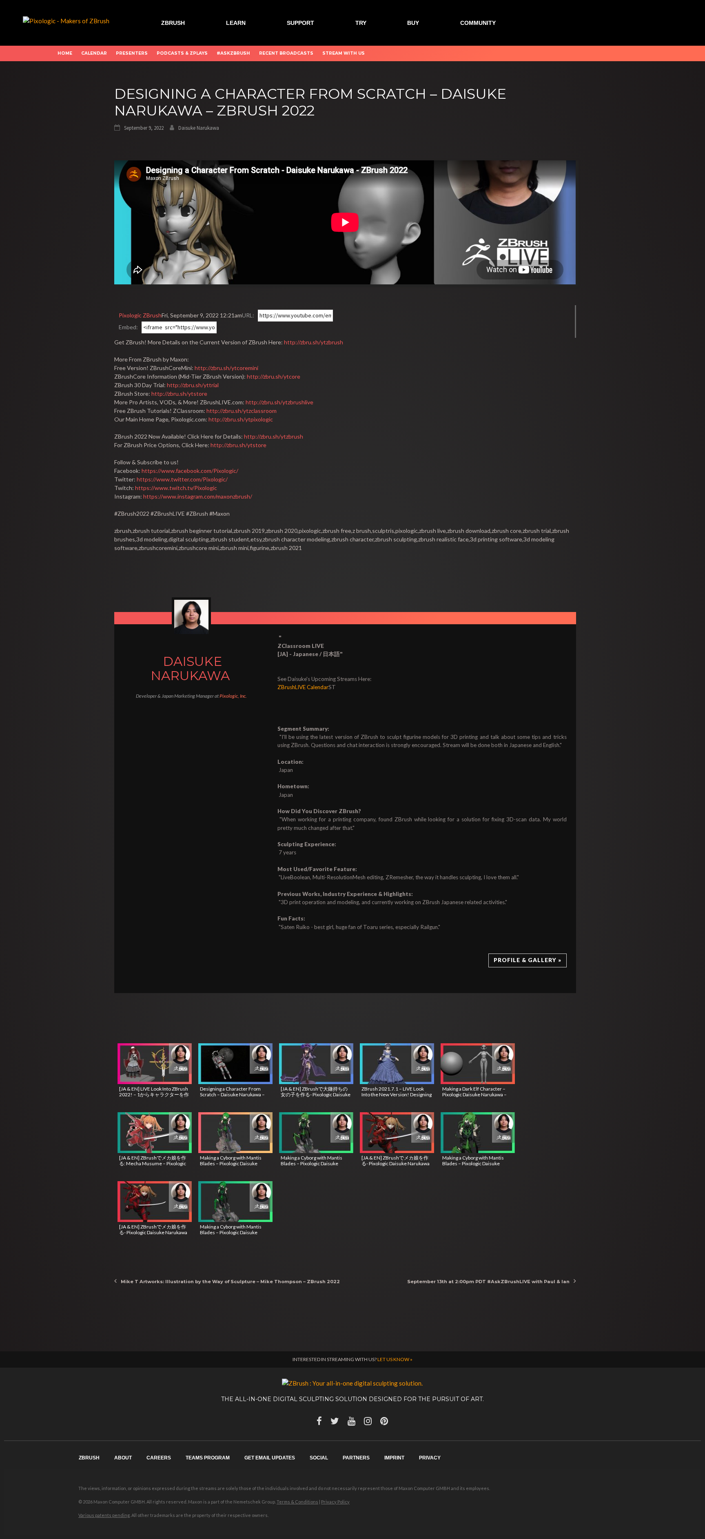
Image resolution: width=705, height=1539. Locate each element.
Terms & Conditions (297, 1501)
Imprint (394, 1458)
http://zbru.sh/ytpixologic (240, 419)
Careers (158, 1458)
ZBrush (173, 23)
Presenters (132, 53)
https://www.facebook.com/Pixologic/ (190, 470)
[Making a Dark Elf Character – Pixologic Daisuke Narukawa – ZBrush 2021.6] (477, 1063)
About (123, 1458)
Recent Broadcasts (286, 53)
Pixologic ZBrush (140, 315)
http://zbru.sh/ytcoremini (226, 367)
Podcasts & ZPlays (182, 53)
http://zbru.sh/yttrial (193, 384)
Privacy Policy (335, 1501)
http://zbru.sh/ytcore (273, 376)
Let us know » (394, 1359)
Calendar (94, 53)
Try (360, 23)
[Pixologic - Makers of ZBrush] (66, 20)
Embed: (128, 327)
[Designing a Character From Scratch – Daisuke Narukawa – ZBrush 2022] (235, 1063)
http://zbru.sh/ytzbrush (313, 342)
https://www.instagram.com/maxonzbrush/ (197, 496)
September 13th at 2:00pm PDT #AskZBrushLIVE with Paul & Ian (488, 1281)
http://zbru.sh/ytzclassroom (241, 410)
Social (319, 1458)
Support (300, 23)
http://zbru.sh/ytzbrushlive (279, 402)
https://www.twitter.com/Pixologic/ (182, 479)
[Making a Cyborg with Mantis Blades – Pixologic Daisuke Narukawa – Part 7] (235, 1201)
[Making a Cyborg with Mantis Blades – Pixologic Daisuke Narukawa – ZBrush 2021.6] (235, 1132)
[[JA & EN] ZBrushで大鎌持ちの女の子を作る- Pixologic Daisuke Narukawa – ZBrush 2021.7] (316, 1063)
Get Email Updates (269, 1458)
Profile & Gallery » (527, 960)
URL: (248, 315)
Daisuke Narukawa (198, 127)
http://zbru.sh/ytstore (179, 393)
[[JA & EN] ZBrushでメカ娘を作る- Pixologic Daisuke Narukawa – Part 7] (154, 1201)
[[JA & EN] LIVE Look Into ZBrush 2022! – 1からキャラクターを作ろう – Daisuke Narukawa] (154, 1063)
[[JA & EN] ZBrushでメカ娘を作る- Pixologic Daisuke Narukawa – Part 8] (397, 1132)
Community (478, 23)
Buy (413, 23)
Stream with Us (343, 53)
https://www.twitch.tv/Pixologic (176, 487)
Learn (236, 23)
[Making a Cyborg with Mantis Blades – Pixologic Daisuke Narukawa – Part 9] (316, 1132)
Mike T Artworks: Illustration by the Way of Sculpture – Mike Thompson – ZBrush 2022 (230, 1281)
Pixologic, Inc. (233, 696)
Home (65, 53)
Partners (356, 1458)
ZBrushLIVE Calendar (302, 687)
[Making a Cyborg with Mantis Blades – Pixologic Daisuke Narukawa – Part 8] (477, 1132)
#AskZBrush (233, 53)
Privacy (430, 1458)
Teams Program (208, 1458)
